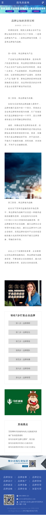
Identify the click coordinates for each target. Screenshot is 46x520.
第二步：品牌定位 (23, 332)
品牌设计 (8, 481)
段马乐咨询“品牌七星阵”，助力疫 (21, 439)
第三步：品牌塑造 (23, 341)
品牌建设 (8, 485)
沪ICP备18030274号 (30, 511)
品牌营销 (37, 481)
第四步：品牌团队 (23, 350)
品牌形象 (22, 485)
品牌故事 (22, 477)
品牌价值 (22, 489)
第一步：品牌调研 (23, 323)
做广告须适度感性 (15, 435)
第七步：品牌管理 (23, 377)
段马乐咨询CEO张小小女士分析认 (21, 447)
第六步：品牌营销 (23, 368)
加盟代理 (37, 489)
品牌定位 (37, 477)
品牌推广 (22, 481)
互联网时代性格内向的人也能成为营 (22, 431)
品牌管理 (37, 485)
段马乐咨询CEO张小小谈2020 (20, 443)
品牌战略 (8, 489)
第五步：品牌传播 (23, 359)
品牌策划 (8, 477)
